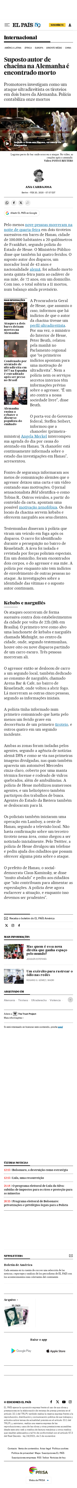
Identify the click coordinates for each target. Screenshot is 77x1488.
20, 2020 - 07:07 (42, 192)
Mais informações (13, 1017)
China (68, 48)
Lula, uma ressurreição (28, 1178)
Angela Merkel (34, 436)
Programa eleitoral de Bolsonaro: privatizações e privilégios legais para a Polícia (36, 1203)
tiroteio (61, 724)
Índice (46, 1457)
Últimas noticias (16, 1162)
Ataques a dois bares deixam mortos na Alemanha (14, 328)
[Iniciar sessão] (70, 25)
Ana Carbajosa (38, 187)
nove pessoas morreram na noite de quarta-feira (38, 227)
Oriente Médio (54, 48)
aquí (60, 1026)
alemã (35, 269)
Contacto (12, 1448)
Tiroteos (23, 1000)
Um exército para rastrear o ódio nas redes (49, 973)
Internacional (20, 37)
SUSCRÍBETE (57, 25)
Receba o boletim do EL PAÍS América (31, 918)
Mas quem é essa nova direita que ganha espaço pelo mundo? (46, 950)
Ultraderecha (39, 1000)
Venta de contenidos (28, 1448)
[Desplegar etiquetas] (70, 999)
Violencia (55, 1000)
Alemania (9, 1000)
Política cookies (60, 1448)
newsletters (13, 1255)
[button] (38, 129)
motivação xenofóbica (38, 507)
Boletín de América (18, 1265)
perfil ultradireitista (47, 325)
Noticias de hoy (58, 1457)
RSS (39, 1457)
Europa (39, 48)
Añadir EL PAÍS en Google (23, 213)
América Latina (13, 48)
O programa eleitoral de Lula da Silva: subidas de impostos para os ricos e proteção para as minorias (38, 1189)
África (28, 48)
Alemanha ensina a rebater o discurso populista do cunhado (13, 416)
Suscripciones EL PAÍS (53, 1453)
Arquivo (10, 1300)
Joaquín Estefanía (36, 959)
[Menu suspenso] (7, 25)
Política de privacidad (22, 1453)
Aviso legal (45, 1448)
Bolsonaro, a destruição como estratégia (40, 1170)
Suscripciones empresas (24, 1457)
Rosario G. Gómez (36, 980)
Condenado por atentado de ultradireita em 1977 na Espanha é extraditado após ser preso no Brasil (15, 371)
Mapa (37, 1453)
